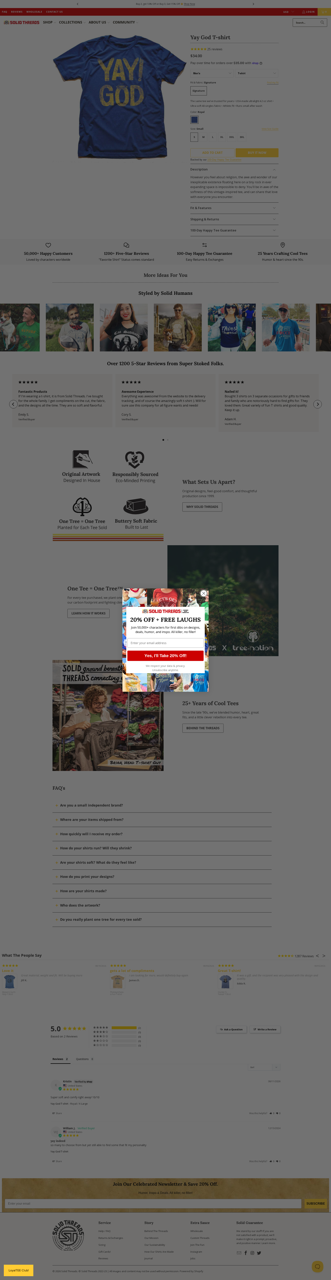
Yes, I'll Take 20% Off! (165, 655)
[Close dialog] (203, 593)
